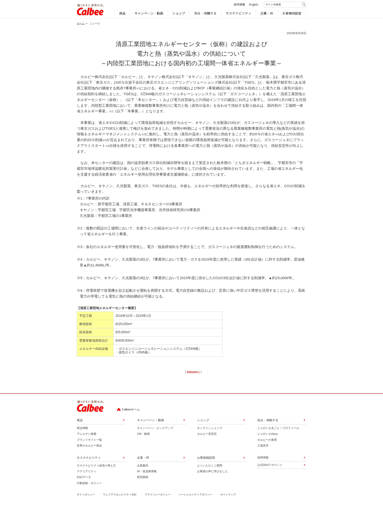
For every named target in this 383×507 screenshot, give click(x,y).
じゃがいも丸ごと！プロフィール (278, 428)
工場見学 (262, 445)
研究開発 (142, 477)
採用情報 (239, 4)
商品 (122, 13)
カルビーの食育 (267, 439)
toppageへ (193, 371)
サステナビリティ (238, 13)
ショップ (178, 13)
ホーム (81, 23)
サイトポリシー (86, 494)
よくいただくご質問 (209, 465)
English (253, 4)
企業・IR (267, 13)
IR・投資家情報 (147, 471)
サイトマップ (228, 494)
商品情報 (82, 428)
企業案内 (142, 465)
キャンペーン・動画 (149, 13)
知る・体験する (205, 13)
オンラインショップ (209, 428)
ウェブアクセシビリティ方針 (120, 494)
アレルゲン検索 (86, 433)
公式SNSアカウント (269, 464)
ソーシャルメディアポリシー (195, 494)
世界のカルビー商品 (89, 445)
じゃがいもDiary (267, 433)
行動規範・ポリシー (89, 483)
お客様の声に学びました (212, 471)
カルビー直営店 (207, 433)
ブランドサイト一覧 (89, 439)
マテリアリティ (86, 471)
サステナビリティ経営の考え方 (96, 465)
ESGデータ (84, 477)
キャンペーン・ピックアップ (155, 428)
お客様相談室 (292, 13)
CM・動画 (143, 433)
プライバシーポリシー (158, 494)
